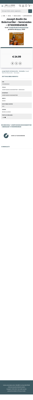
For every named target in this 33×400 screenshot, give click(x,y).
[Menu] (2, 6)
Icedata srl (15, 391)
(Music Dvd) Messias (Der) (16, 286)
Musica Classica (6, 112)
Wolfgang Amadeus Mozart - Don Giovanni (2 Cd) (16, 210)
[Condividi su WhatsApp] (20, 63)
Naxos (3, 100)
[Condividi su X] (16, 63)
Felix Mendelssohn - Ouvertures (16, 248)
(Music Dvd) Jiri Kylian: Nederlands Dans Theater (16, 172)
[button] (30, 5)
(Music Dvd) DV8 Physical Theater (16, 362)
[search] (30, 11)
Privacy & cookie (21, 391)
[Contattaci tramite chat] (20, 5)
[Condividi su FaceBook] (12, 63)
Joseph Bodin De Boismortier (18, 27)
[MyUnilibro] (23, 5)
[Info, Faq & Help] (26, 5)
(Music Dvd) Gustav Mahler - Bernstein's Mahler (16, 324)
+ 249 (3, 117)
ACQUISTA (17, 184)
